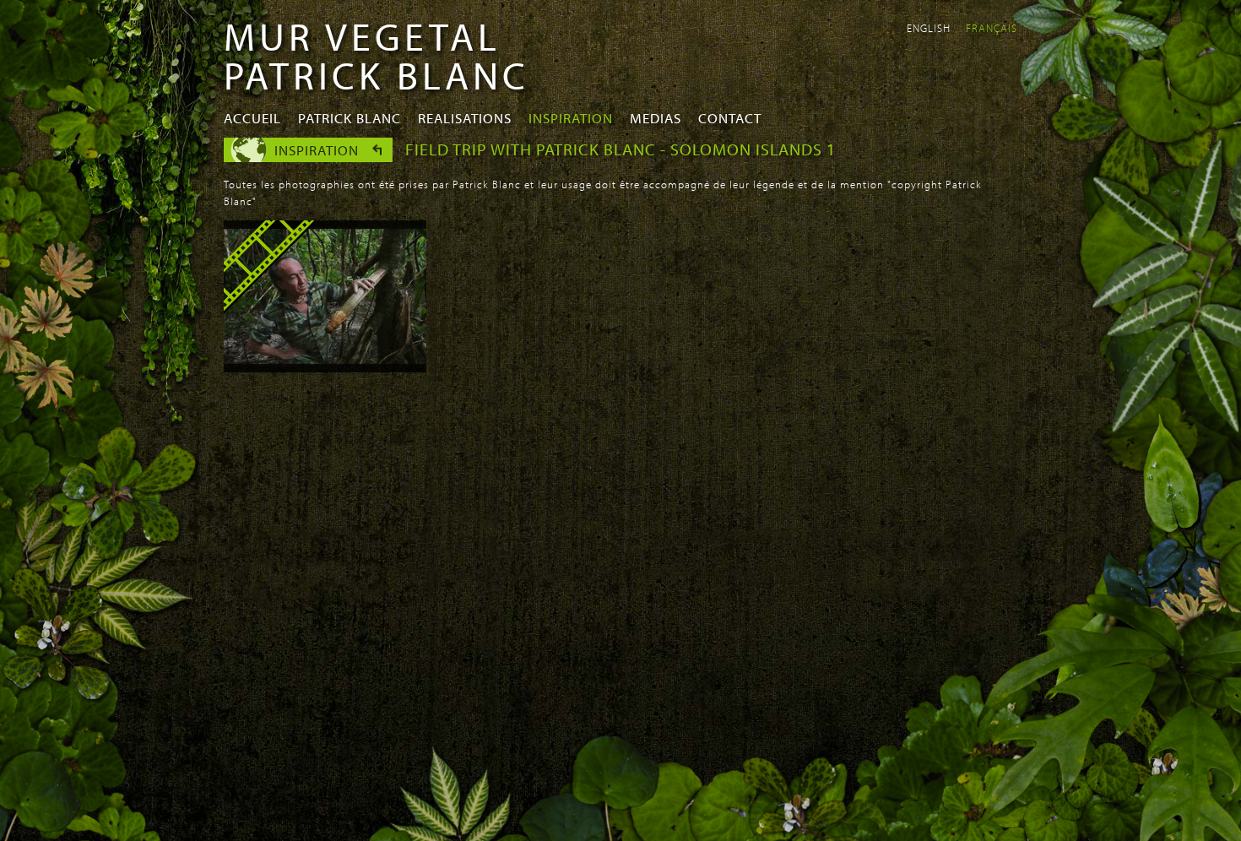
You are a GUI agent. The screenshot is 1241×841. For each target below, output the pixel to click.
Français (991, 28)
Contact (729, 118)
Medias (655, 118)
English (929, 28)
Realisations (465, 118)
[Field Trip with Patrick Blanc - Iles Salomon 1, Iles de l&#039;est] (325, 367)
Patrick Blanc (349, 118)
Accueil (252, 118)
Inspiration (570, 118)
